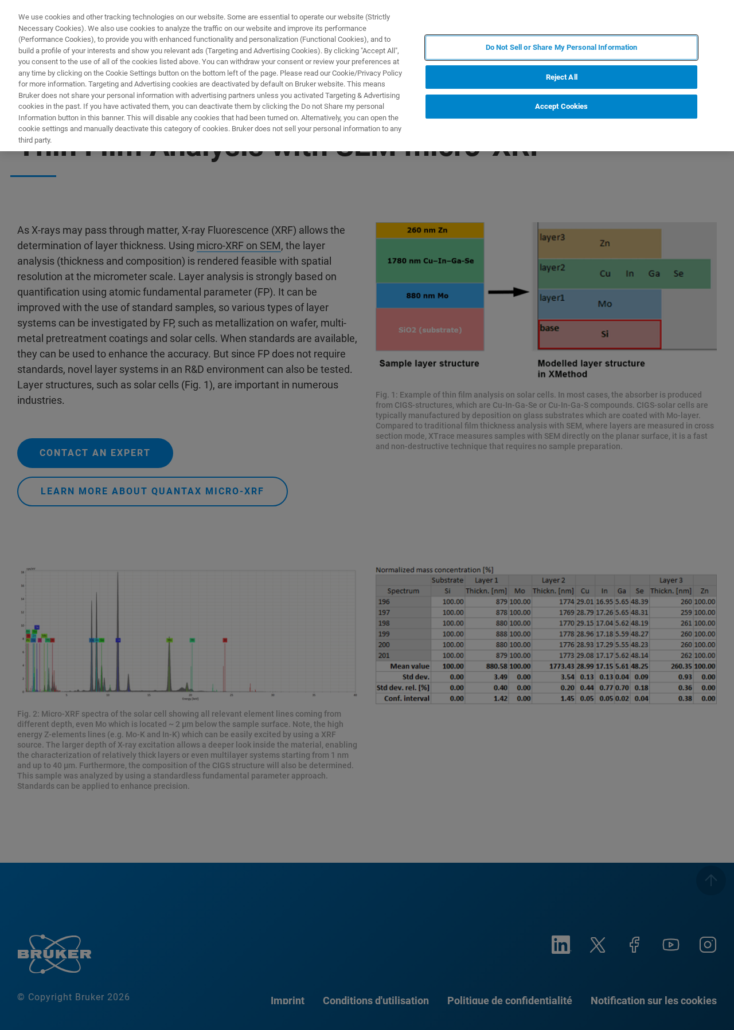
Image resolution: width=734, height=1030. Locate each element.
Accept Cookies (561, 106)
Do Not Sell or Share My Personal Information (562, 47)
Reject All (561, 77)
